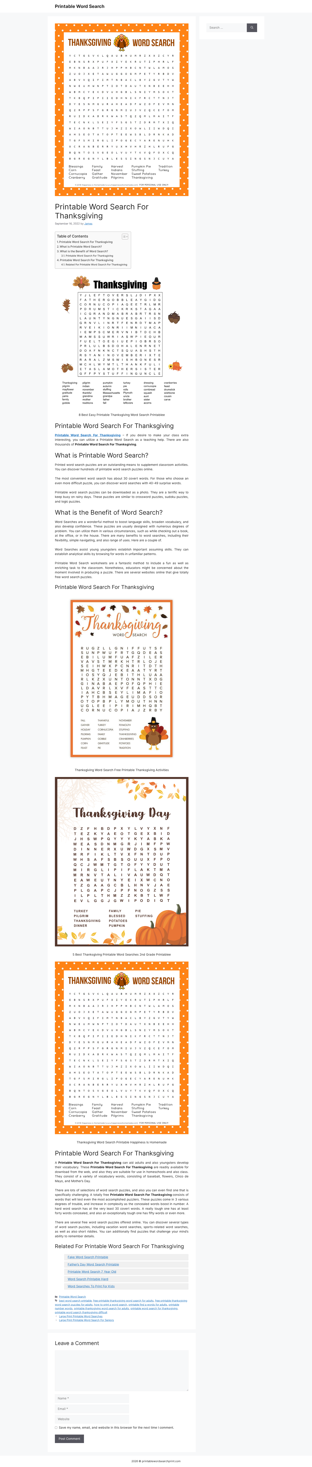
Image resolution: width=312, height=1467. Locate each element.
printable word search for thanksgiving (154, 1308)
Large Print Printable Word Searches (81, 1316)
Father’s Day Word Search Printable (93, 1264)
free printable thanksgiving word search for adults (123, 1300)
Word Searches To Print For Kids (91, 1286)
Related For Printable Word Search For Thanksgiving (96, 264)
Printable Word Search (80, 6)
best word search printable (75, 1300)
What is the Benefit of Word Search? (84, 251)
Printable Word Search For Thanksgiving (85, 242)
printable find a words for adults (148, 1304)
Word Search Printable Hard (88, 1279)
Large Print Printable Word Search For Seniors (86, 1320)
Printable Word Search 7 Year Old (92, 1271)
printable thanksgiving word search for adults (101, 1308)
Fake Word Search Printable (88, 1257)
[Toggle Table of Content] (123, 237)
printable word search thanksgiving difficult (81, 1312)
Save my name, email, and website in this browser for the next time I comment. (116, 1427)
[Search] (252, 27)
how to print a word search (110, 1304)
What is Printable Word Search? (81, 246)
